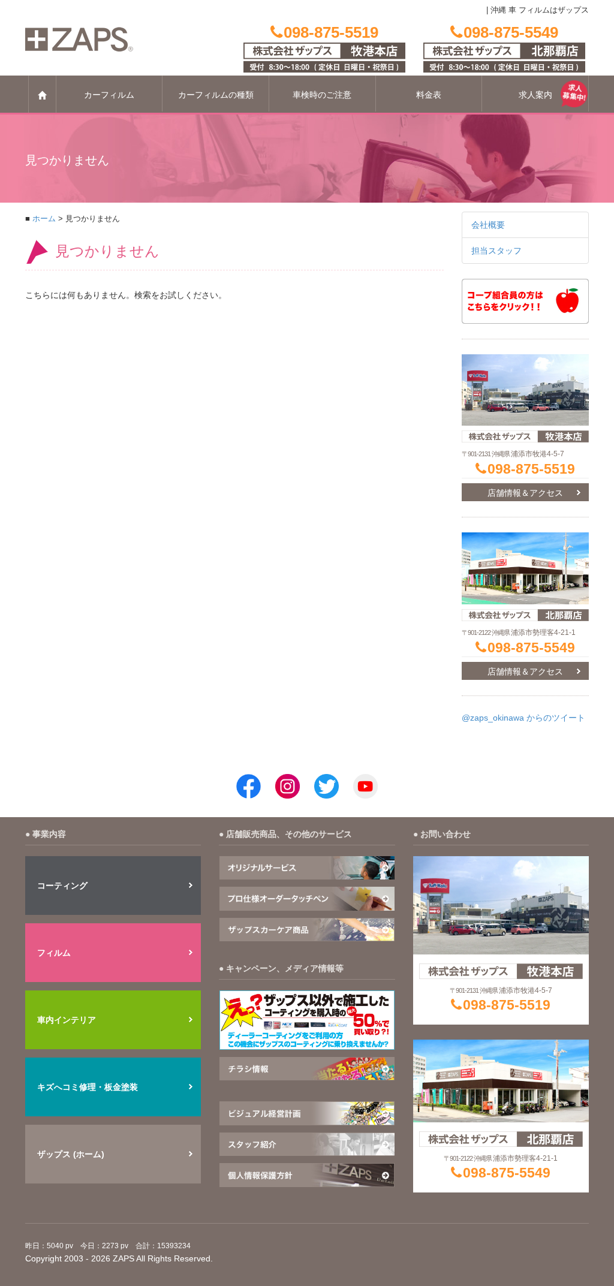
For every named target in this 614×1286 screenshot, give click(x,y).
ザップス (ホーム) (70, 1154)
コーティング (62, 885)
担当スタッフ (496, 250)
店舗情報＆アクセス (525, 493)
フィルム (54, 952)
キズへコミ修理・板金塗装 (87, 1087)
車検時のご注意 (322, 95)
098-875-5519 (531, 469)
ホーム (44, 219)
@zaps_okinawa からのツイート (523, 717)
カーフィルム (109, 95)
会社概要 (488, 225)
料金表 (428, 95)
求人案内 (535, 95)
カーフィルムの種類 (216, 95)
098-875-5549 (531, 647)
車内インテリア (66, 1020)
